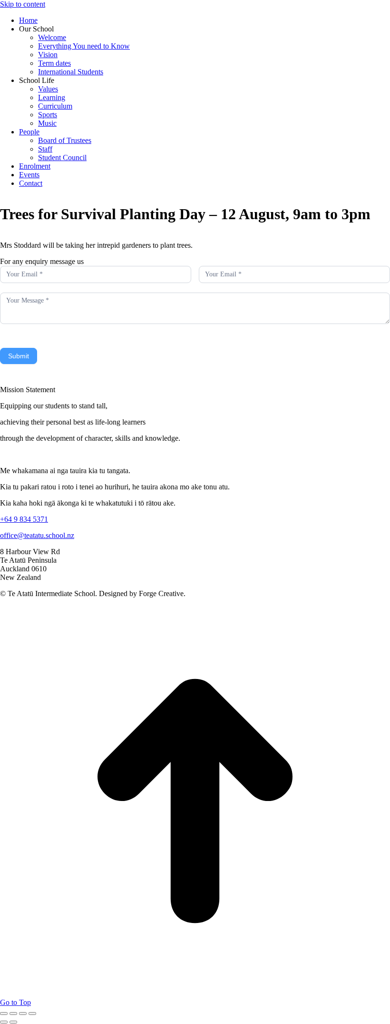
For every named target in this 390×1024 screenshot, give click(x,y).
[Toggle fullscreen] (23, 1013)
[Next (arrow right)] (13, 1022)
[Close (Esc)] (4, 1013)
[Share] (13, 1013)
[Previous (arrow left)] (4, 1022)
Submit (18, 356)
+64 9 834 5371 (24, 519)
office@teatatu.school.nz (37, 535)
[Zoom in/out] (32, 1013)
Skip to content (22, 4)
